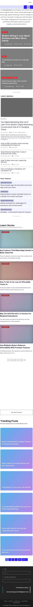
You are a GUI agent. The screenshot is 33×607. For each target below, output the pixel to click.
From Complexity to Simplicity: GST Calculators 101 (13, 170)
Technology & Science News (9, 77)
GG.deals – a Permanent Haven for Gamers (15, 212)
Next (24, 559)
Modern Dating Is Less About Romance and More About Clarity (16, 38)
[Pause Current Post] (28, 7)
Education (3, 119)
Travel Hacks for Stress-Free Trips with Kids (16, 487)
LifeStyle (4, 32)
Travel (4, 56)
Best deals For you (6, 182)
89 (19, 559)
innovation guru (10, 86)
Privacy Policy (16, 602)
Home (5, 601)
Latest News (24, 601)
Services (11, 601)
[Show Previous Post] (25, 7)
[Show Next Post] (31, 7)
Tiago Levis (9, 44)
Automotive (5, 232)
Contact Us (17, 601)
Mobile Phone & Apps (7, 200)
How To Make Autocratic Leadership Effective (13, 161)
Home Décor (4, 191)
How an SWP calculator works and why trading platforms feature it (14, 144)
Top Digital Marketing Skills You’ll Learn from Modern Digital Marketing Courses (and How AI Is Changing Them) (17, 126)
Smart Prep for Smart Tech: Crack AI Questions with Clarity (13, 153)
